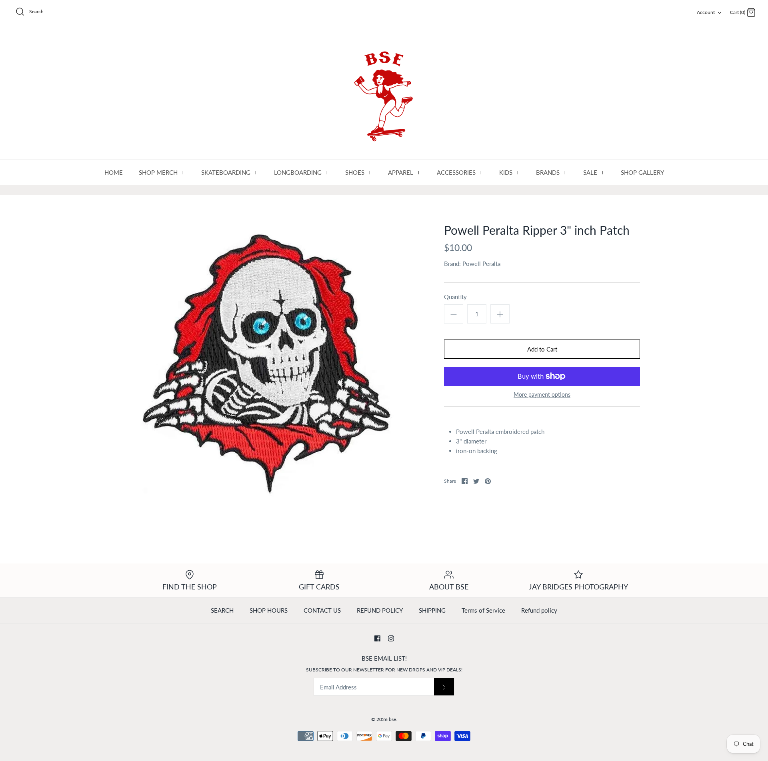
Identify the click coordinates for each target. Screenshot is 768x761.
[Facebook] (377, 638)
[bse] (384, 93)
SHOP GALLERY (642, 172)
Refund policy (539, 610)
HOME (113, 172)
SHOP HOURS (269, 610)
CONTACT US (322, 610)
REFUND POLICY (380, 610)
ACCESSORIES (460, 172)
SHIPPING (432, 610)
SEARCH (222, 610)
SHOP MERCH (162, 172)
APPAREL (404, 172)
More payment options (542, 394)
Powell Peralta (481, 263)
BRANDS (551, 172)
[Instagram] (391, 638)
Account (706, 12)
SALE (594, 172)
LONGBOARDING (301, 172)
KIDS (509, 172)
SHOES (358, 172)
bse (392, 719)
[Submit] (444, 686)
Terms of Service (483, 610)
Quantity (455, 296)
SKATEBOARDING (229, 172)
